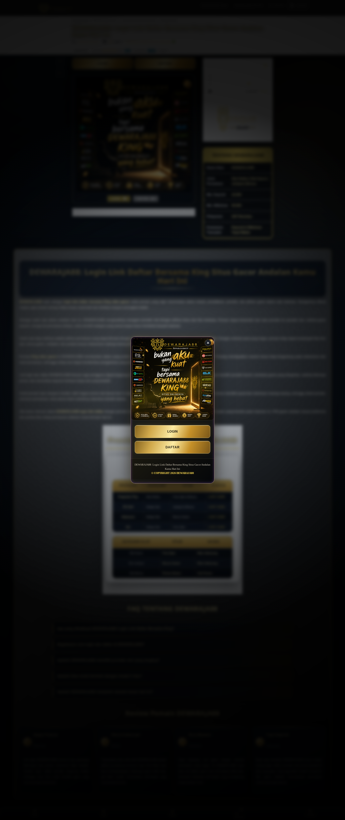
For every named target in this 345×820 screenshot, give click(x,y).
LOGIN (172, 431)
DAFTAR (172, 447)
